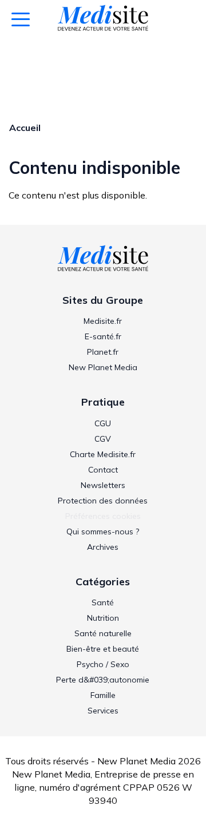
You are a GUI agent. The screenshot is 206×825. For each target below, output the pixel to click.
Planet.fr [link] (102, 352)
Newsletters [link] (103, 485)
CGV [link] (102, 439)
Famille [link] (103, 695)
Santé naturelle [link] (103, 633)
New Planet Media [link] (103, 367)
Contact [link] (103, 470)
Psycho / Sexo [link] (103, 664)
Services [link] (103, 710)
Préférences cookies (103, 516)
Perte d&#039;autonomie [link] (102, 680)
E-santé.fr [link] (103, 336)
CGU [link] (102, 423)
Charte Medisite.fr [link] (103, 454)
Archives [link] (102, 547)
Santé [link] (103, 602)
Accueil (25, 127)
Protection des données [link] (103, 500)
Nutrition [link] (103, 618)
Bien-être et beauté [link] (102, 649)
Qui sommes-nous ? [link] (102, 531)
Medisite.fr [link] (103, 321)
